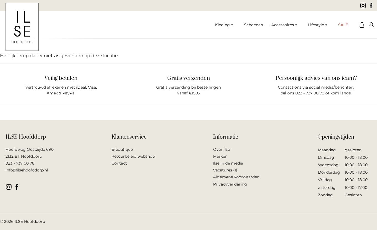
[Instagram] (363, 5)
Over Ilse (221, 149)
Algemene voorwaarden (236, 177)
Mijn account (370, 25)
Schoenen (253, 24)
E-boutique (122, 149)
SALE (343, 24)
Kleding (222, 24)
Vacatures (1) (225, 170)
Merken (220, 156)
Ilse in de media (228, 163)
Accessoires (282, 24)
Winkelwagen (360, 25)
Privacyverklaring (230, 184)
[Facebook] (371, 5)
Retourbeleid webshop (133, 156)
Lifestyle (316, 24)
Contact (119, 163)
